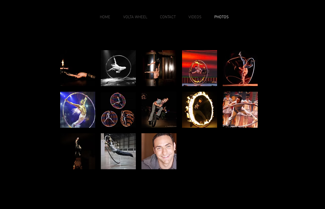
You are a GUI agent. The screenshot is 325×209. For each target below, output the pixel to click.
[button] (77, 68)
